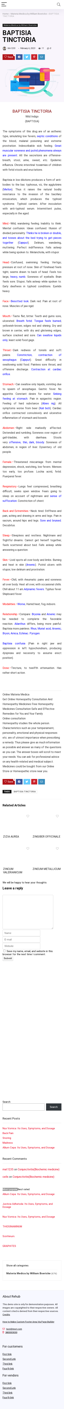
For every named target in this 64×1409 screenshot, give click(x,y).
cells (5, 1176)
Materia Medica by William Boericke (29, 13)
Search (6, 1101)
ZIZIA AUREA (11, 836)
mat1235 (8, 1169)
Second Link (9, 1359)
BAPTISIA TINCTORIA (25, 791)
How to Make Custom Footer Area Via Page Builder (28, 1321)
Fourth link (8, 1368)
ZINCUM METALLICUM (47, 869)
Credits (6, 1314)
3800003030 (11, 1332)
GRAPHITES (9, 1246)
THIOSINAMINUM (12, 1226)
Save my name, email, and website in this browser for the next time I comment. (28, 953)
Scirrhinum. (9, 1236)
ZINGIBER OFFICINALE (46, 836)
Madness (8, 1142)
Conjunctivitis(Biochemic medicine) (38, 1169)
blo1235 (11, 48)
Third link (7, 1363)
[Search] (59, 4)
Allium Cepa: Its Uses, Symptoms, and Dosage (29, 1147)
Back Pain (8, 1133)
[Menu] (4, 4)
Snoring (7, 1138)
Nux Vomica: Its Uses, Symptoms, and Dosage (29, 1128)
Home (6, 13)
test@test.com (14, 1329)
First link (7, 1354)
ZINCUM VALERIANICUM (12, 870)
